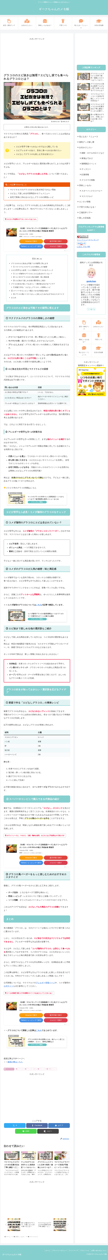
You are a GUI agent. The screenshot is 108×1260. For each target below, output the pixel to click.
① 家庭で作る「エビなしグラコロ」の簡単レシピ (32, 287)
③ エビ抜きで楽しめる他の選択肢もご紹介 (29, 280)
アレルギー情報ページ (45, 983)
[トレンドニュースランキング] (82, 236)
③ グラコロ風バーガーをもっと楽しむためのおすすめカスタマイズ (38, 294)
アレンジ (42, 1069)
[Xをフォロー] (88, 309)
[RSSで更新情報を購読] (94, 309)
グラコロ (20, 1069)
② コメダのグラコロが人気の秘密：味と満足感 (31, 277)
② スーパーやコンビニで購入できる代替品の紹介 (30, 291)
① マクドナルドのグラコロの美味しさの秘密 (30, 267)
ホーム (47, 1250)
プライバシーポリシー (59, 1250)
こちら (39, 605)
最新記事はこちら (15, 1062)
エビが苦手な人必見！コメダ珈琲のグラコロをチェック (32, 270)
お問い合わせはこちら (98, 1250)
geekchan (91, 281)
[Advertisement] (37, 55)
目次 (34, 259)
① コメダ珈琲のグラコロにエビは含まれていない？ (32, 274)
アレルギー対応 (31, 1069)
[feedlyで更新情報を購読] (91, 309)
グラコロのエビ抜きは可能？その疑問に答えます (29, 263)
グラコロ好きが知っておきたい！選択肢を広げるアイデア (33, 284)
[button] (48, 1131)
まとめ (13, 297)
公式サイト (8, 986)
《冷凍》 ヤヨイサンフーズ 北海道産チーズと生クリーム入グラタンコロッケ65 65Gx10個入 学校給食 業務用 (43, 229)
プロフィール (84, 1250)
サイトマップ (73, 1250)
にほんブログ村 (83, 247)
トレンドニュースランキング (88, 240)
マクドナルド (10, 1069)
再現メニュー (52, 1069)
